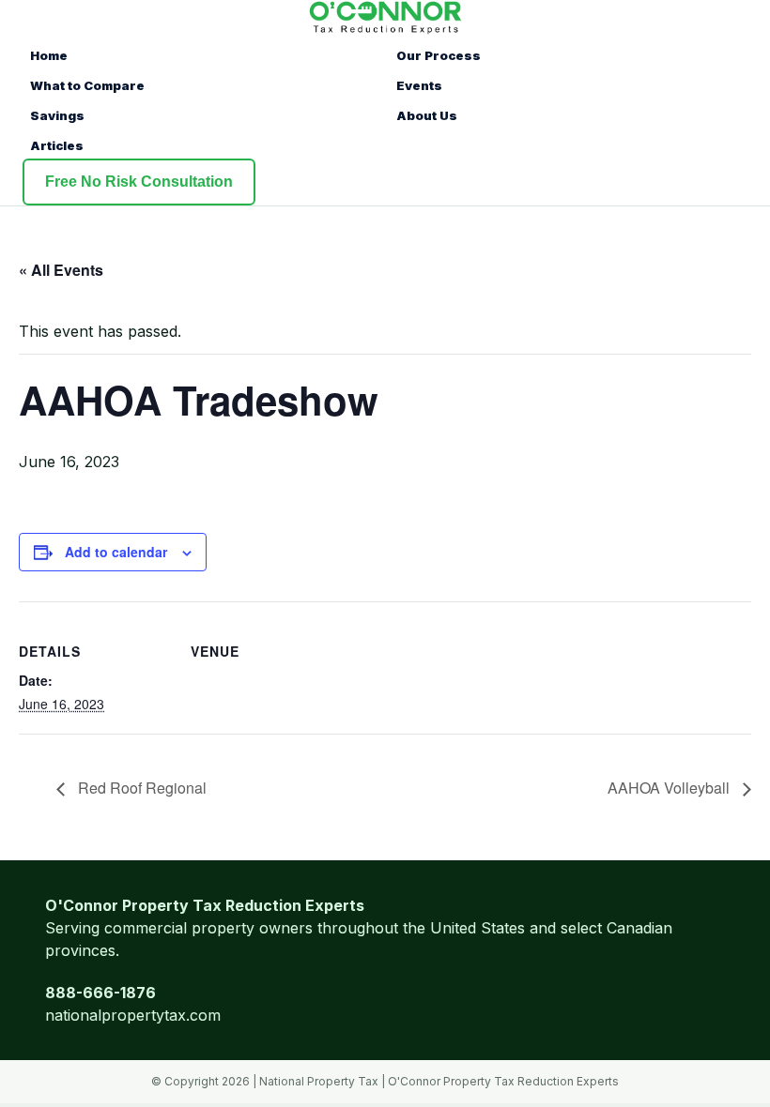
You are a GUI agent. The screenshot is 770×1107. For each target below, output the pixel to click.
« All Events (61, 270)
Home (49, 55)
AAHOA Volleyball (670, 787)
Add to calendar (116, 551)
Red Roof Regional (140, 787)
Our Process (438, 55)
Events (419, 85)
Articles (57, 145)
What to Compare (87, 85)
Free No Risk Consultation (139, 182)
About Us (426, 115)
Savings (57, 115)
